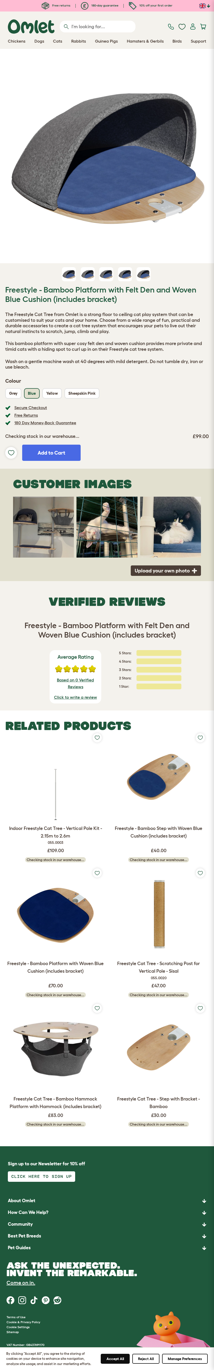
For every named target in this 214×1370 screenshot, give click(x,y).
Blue (32, 393)
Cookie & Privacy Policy (23, 1322)
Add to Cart (51, 453)
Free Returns (26, 415)
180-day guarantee (104, 5)
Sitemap (13, 1332)
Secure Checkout (30, 407)
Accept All (115, 1359)
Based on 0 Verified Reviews (75, 683)
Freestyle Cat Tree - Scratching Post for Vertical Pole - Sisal (158, 970)
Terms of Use (16, 1317)
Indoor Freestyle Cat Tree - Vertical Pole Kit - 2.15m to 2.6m (55, 835)
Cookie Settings (18, 1327)
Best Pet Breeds (24, 1236)
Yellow (52, 393)
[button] (107, 1248)
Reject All (146, 1359)
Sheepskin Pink (82, 393)
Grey (13, 393)
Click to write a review (75, 697)
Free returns (60, 5)
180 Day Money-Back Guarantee (45, 422)
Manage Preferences (185, 1359)
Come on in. (21, 1283)
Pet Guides (19, 1247)
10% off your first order (156, 5)
